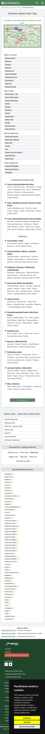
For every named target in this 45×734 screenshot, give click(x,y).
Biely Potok (9, 477)
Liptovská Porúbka (11, 531)
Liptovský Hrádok (11, 550)
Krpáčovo (8, 518)
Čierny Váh (8, 143)
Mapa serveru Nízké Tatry (14, 671)
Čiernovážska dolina (11, 97)
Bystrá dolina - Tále (11, 94)
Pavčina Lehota (10, 589)
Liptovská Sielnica (11, 534)
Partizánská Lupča (11, 77)
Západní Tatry (13, 457)
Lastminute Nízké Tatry (13, 677)
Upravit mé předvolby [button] (27, 726)
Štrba (7, 602)
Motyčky (8, 581)
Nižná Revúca (10, 583)
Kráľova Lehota (10, 515)
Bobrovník (9, 482)
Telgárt (8, 611)
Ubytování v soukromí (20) (13, 426)
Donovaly (8, 67)
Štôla (7, 600)
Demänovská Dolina (12, 496)
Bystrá (8, 485)
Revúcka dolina (10, 126)
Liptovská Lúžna (11, 523)
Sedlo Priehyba (10, 129)
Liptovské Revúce (11, 545)
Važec (7, 613)
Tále (7, 605)
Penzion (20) (9, 430)
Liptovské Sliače (11, 548)
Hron (6, 149)
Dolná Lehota (10, 499)
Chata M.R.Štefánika (12, 166)
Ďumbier (8, 107)
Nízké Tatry (34, 452)
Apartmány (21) (10, 423)
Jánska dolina (9, 116)
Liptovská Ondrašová (12, 526)
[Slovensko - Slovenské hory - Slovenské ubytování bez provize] (10, 3)
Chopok (7, 113)
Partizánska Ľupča (11, 586)
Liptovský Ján (9, 71)
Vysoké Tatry (24, 452)
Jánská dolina (10, 509)
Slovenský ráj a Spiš (23, 461)
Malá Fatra (23, 457)
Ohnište (7, 122)
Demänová (9, 493)
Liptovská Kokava (11, 520)
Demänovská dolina (11, 100)
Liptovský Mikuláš (11, 74)
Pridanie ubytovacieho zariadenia (17, 655)
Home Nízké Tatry (22, 400)
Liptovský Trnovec (11, 561)
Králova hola (9, 119)
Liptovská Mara (10, 155)
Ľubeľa (8, 567)
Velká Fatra (33, 457)
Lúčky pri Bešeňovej (12, 572)
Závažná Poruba (10, 87)
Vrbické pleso (9, 158)
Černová (8, 488)
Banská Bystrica (10, 58)
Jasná (7, 512)
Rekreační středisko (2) (12, 440)
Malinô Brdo (9, 578)
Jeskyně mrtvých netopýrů (13, 152)
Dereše (7, 103)
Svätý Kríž (8, 83)
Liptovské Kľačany (11, 542)
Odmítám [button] (27, 722)
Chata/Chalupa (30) (11, 419)
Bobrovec (8, 479)
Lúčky (7, 570)
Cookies (8, 700)
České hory (9, 709)
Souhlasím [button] (27, 718)
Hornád (7, 146)
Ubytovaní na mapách (9, 633)
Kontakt (8, 649)
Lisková (8, 564)
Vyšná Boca (9, 619)
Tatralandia (8, 172)
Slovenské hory (13, 452)
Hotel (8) (7, 433)
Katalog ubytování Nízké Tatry (15, 674)
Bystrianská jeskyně (11, 136)
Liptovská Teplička (11, 540)
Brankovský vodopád (12, 139)
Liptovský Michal (11, 556)
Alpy (7, 718)
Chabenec (8, 110)
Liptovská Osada (11, 529)
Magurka (8, 575)
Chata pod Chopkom (12, 169)
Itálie (7, 721)
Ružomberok (9, 80)
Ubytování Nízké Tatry (9, 630)
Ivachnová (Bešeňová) (12, 507)
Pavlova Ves (9, 592)
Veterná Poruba (10, 616)
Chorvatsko (9, 715)
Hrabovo (8, 504)
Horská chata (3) (10, 436)
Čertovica (8, 64)
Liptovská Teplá (10, 537)
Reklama (8, 652)
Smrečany (9, 597)
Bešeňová (8, 61)
